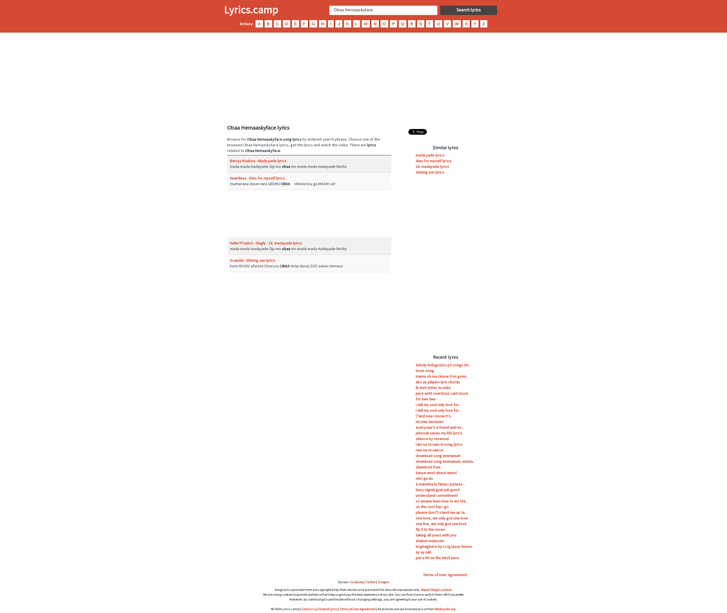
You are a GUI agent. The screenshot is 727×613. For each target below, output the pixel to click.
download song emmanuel (438, 455)
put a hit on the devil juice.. (438, 558)
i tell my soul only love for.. (438, 404)
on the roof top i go (432, 507)
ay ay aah (423, 552)
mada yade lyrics (430, 155)
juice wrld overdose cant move (442, 393)
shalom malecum (430, 541)
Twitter (370, 582)
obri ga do (424, 478)
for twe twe (426, 399)
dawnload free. (428, 467)
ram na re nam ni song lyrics (439, 444)
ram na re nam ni (429, 450)
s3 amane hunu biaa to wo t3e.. (441, 501)
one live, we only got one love (441, 524)
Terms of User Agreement (445, 575)
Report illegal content (436, 590)
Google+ (384, 582)
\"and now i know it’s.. (434, 416)
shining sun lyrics (430, 172)
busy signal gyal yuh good (437, 489)
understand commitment (437, 495)
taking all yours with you (436, 535)
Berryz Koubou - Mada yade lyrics (258, 161)
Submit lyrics (328, 609)
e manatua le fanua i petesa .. (440, 484)
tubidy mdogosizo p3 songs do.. (443, 365)
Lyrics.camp (251, 10)
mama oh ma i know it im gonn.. (442, 376)
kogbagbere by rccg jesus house (444, 546)
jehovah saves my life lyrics (439, 433)
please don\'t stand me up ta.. (441, 512)
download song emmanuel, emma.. (445, 461)
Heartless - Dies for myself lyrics (257, 178)
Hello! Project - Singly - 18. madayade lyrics (266, 243)
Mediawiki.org (445, 609)
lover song (425, 370)
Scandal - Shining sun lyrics (252, 260)
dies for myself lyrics (434, 161)
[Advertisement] (363, 78)
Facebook (356, 582)
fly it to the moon (430, 529)
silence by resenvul (432, 438)
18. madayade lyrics (432, 166)
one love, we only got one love (442, 518)
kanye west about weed (436, 472)
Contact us (309, 609)
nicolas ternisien (430, 421)
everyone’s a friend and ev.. (439, 427)
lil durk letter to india (433, 387)
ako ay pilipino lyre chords (438, 382)
